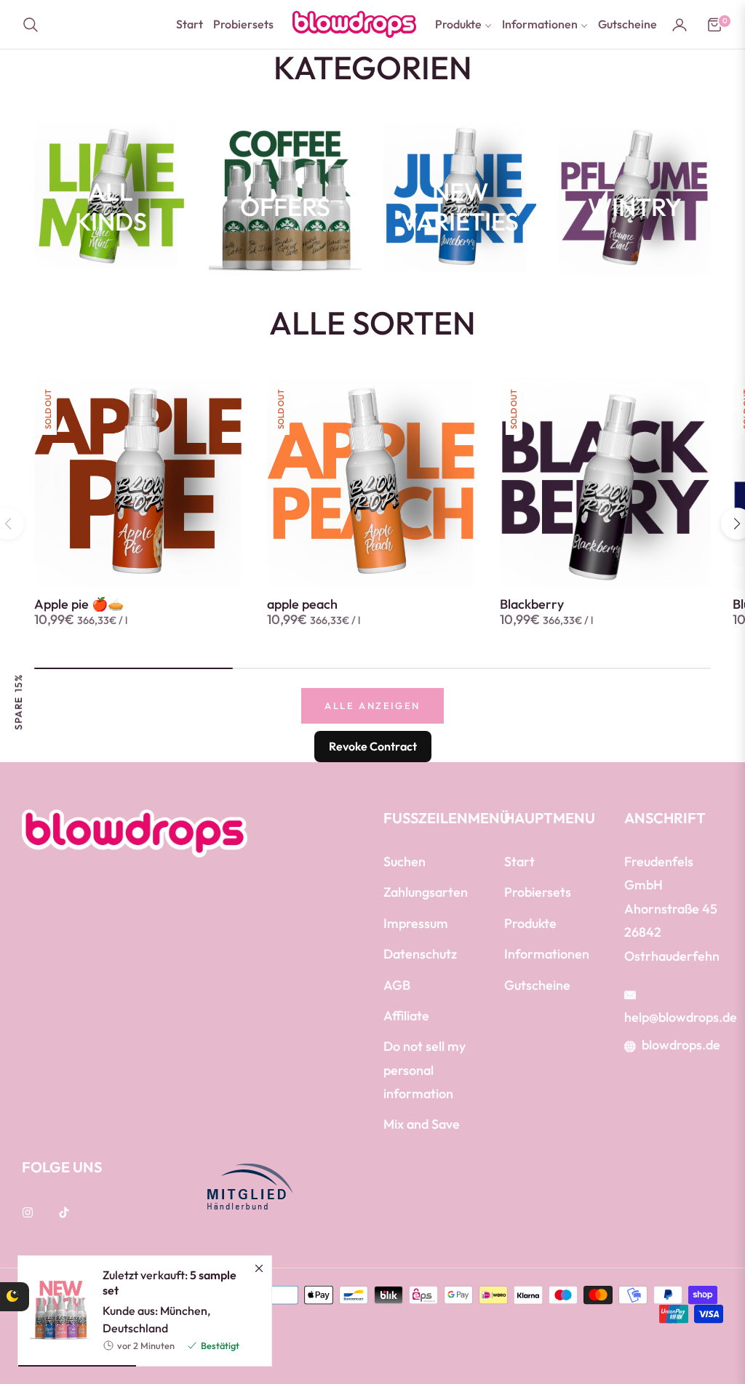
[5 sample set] (54, 1310)
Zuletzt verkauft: (169, 1283)
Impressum (415, 923)
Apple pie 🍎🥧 (79, 604)
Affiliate (406, 1015)
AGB (396, 985)
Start (519, 861)
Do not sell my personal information (424, 1070)
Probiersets (537, 892)
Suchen (404, 861)
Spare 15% (18, 701)
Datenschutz (420, 953)
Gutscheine (537, 985)
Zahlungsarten (425, 892)
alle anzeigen (372, 705)
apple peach (302, 604)
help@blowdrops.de (680, 1017)
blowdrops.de (681, 1044)
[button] (35, 24)
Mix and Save (421, 1124)
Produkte (530, 923)
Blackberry (532, 604)
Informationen (546, 953)
